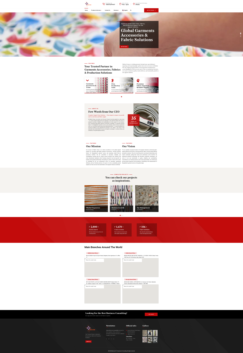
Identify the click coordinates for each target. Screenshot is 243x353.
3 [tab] (122, 215)
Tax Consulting (140, 209)
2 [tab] (121, 215)
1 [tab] (121, 96)
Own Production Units (115, 85)
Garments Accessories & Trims (91, 85)
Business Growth (118, 208)
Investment (114, 209)
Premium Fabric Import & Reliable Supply (143, 85)
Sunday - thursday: (125, 3)
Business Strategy (90, 209)
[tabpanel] (96, 86)
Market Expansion (93, 208)
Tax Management (143, 208)
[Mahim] (87, 4)
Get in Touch (150, 10)
